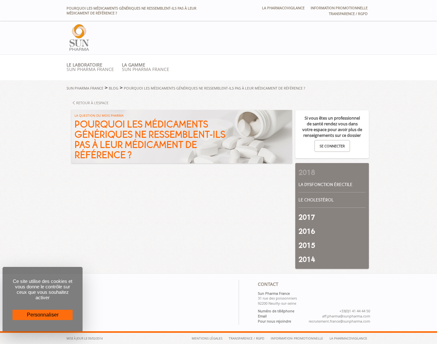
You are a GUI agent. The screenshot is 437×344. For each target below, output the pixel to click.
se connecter (332, 146)
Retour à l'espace (92, 102)
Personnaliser (43, 314)
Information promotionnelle (339, 7)
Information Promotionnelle (297, 338)
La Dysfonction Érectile (325, 184)
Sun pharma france (90, 67)
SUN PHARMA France (145, 67)
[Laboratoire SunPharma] (79, 49)
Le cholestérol (316, 200)
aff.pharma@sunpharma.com (346, 316)
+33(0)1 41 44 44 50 (354, 311)
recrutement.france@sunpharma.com (339, 321)
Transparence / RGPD (348, 13)
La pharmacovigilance (283, 7)
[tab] (332, 170)
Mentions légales (207, 338)
